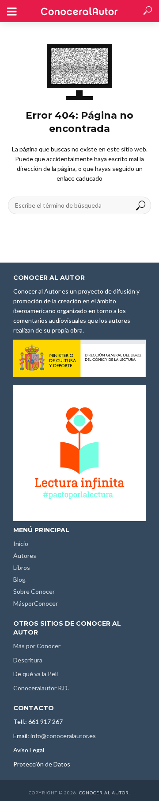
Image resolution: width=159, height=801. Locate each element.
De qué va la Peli (35, 673)
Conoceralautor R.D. (41, 688)
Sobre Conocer (34, 591)
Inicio (20, 543)
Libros (21, 567)
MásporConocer (35, 603)
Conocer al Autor (104, 792)
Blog (19, 579)
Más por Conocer (37, 646)
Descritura (27, 660)
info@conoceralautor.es (63, 735)
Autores (24, 555)
